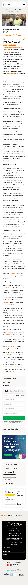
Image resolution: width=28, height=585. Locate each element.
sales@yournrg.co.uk (15, 533)
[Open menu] (23, 4)
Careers (7, 468)
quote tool (11, 371)
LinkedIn (7, 385)
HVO (20, 9)
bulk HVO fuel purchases (11, 355)
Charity (16, 468)
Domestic (7, 480)
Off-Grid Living (9, 483)
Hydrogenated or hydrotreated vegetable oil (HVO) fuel (12, 47)
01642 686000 (15, 535)
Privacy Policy (18, 422)
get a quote (13, 273)
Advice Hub (14, 9)
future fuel (21, 337)
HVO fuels (13, 219)
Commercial (8, 472)
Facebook (7, 382)
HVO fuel (19, 104)
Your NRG (8, 9)
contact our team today (15, 367)
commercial (11, 73)
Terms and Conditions (11, 422)
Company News (9, 476)
